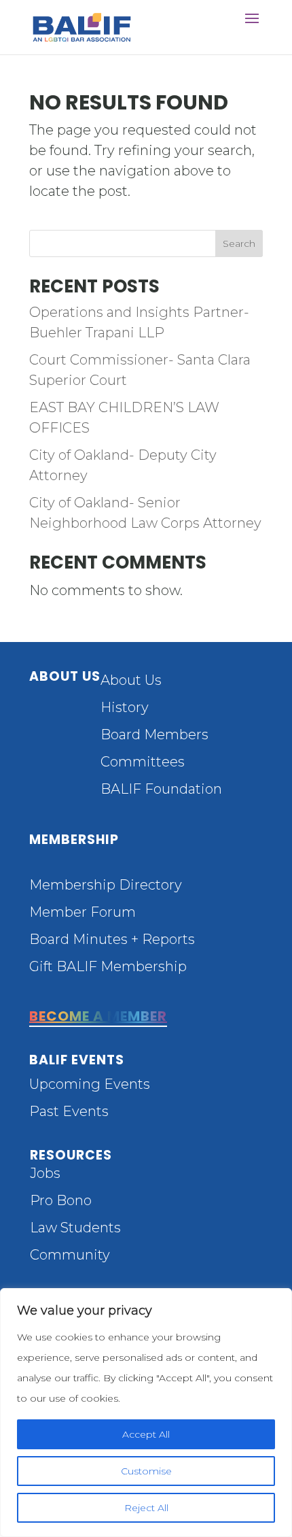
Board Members (154, 734)
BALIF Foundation (161, 789)
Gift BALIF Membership (108, 966)
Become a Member (98, 1016)
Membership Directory (105, 885)
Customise (146, 1471)
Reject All (146, 1508)
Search (239, 243)
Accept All (146, 1434)
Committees (143, 762)
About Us (131, 680)
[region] (146, 1412)
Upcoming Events (89, 1084)
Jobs (45, 1173)
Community (70, 1255)
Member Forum (82, 912)
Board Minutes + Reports (112, 939)
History (125, 707)
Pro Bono (61, 1200)
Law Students (75, 1227)
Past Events (69, 1111)
